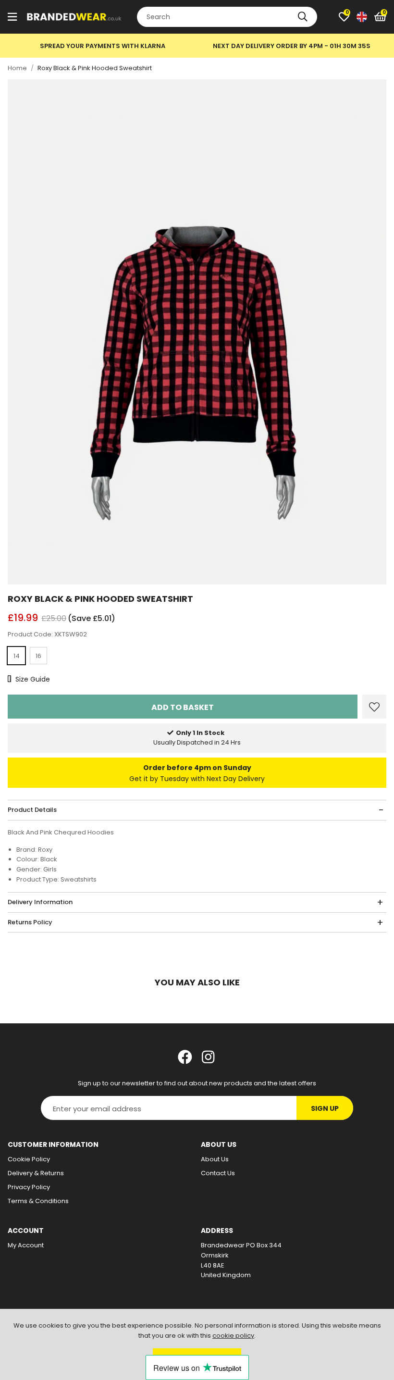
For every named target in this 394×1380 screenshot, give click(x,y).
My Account (26, 1245)
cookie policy (233, 1335)
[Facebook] (185, 1057)
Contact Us (218, 1173)
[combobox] (227, 17)
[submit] (302, 17)
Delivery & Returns (36, 1173)
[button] (380, 17)
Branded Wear (74, 17)
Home (17, 68)
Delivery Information (40, 902)
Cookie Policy (29, 1159)
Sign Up (325, 1108)
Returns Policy (30, 922)
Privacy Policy (29, 1187)
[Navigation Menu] (12, 17)
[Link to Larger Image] (197, 331)
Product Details (32, 809)
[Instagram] (209, 1057)
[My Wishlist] (344, 17)
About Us (215, 1159)
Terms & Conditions (38, 1201)
